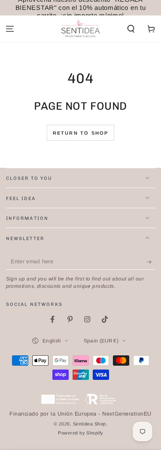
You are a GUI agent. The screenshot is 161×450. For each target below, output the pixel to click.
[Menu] (10, 29)
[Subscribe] (150, 262)
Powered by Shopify (80, 432)
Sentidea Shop (89, 423)
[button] (131, 29)
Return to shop (81, 133)
